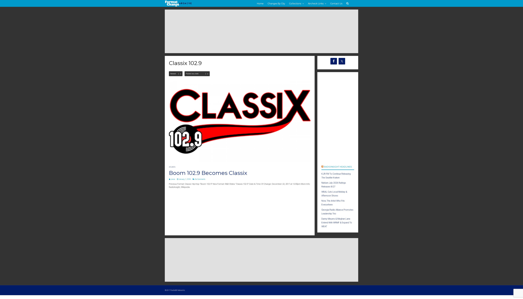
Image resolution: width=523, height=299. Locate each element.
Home (260, 3)
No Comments (200, 179)
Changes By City (276, 3)
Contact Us (336, 3)
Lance (173, 179)
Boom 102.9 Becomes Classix (208, 173)
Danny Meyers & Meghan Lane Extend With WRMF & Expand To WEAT (336, 223)
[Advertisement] (261, 31)
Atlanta (172, 167)
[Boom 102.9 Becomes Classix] (240, 161)
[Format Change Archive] (178, 6)
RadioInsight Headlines (338, 167)
